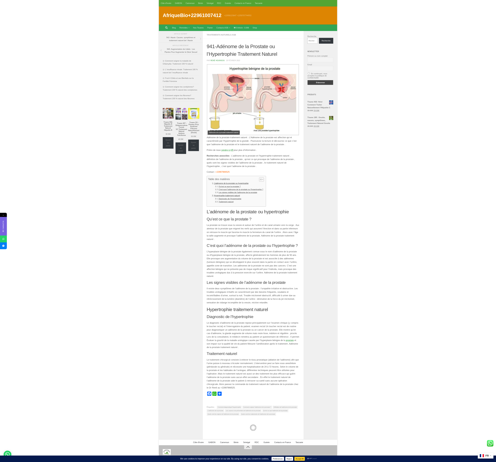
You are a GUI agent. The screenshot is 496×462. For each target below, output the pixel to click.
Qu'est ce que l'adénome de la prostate (275, 410)
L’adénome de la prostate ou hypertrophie (231, 183)
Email (309, 65)
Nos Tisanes (198, 28)
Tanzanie (258, 3)
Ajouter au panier (168, 143)
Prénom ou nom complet (317, 56)
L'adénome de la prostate (215, 410)
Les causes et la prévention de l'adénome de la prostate (243, 410)
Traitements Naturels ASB (221, 35)
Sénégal (210, 3)
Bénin (200, 3)
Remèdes (183, 28)
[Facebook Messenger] (3, 245)
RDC (219, 3)
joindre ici (226, 150)
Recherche (311, 36)
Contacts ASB (222, 28)
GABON (178, 3)
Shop (255, 28)
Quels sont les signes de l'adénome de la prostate (223, 414)
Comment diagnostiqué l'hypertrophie (229, 407)
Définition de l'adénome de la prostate (285, 407)
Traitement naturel (226, 202)
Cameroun (190, 3)
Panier (210, 28)
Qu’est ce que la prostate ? (230, 186)
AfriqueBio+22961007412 (192, 15)
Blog (174, 28)
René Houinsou (218, 60)
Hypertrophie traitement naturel (227, 195)
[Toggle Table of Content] (260, 179)
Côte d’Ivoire (166, 3)
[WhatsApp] (3, 239)
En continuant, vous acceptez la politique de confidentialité (317, 76)
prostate (290, 340)
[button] (7, 454)
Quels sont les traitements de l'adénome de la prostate (258, 414)
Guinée (228, 3)
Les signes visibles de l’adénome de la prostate (238, 192)
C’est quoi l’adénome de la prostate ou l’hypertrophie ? (241, 189)
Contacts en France (243, 3)
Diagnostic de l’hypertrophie (230, 199)
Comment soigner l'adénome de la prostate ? (257, 407)
